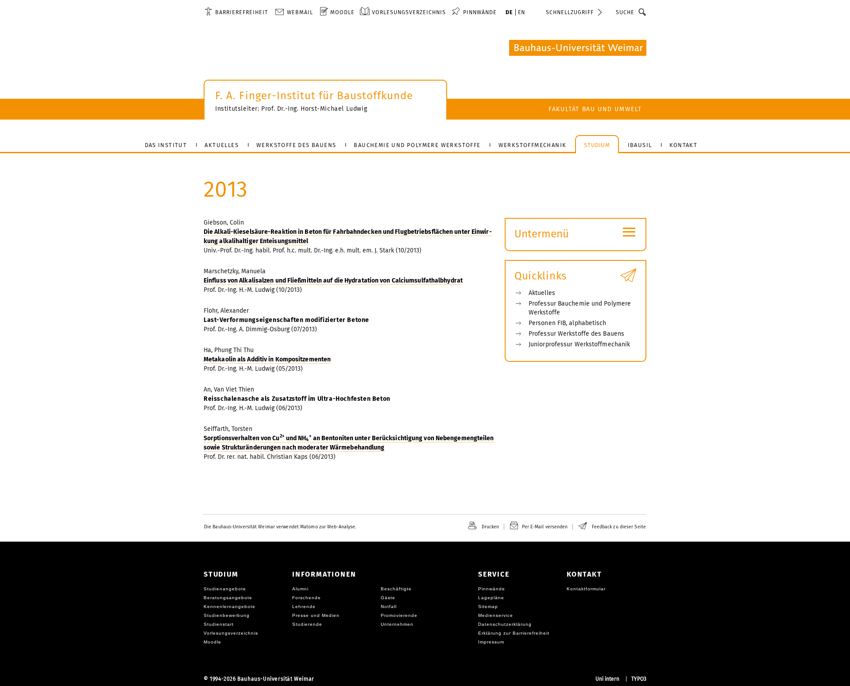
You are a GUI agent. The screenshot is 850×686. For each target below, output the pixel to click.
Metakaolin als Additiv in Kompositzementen (267, 359)
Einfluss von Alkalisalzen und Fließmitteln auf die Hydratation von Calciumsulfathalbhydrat (333, 280)
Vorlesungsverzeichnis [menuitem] (409, 12)
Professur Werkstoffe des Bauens (576, 333)
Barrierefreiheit (241, 12)
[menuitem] (236, 12)
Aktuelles (542, 293)
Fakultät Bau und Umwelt (595, 109)
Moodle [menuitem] (342, 12)
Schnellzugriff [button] (570, 12)
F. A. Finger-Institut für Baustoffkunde (314, 95)
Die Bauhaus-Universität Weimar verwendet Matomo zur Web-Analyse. (280, 527)
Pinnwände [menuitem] (480, 12)
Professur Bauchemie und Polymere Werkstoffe (580, 308)
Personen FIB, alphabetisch (568, 323)
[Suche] (642, 12)
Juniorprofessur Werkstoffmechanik (579, 344)
